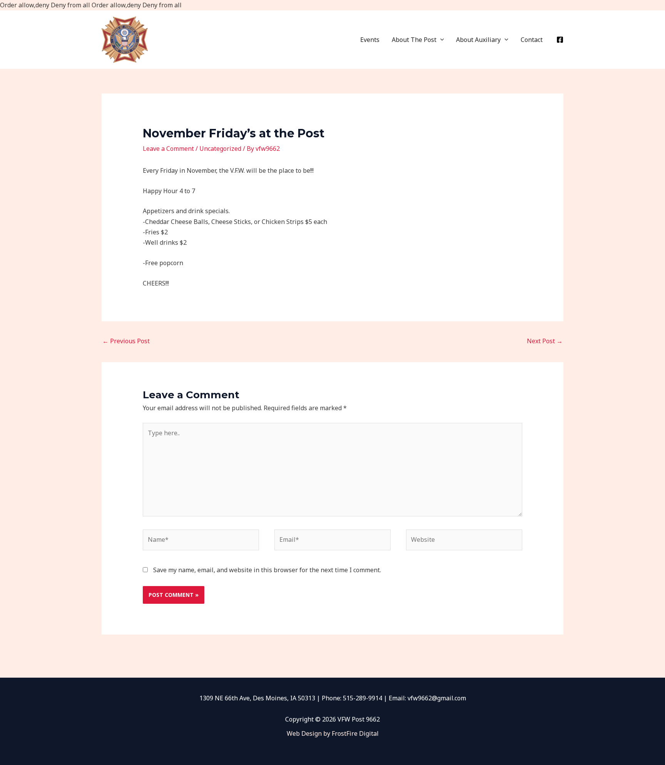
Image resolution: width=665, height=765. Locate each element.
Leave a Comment (168, 148)
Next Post (545, 341)
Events (369, 39)
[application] (440, 40)
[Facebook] (559, 39)
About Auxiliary (478, 39)
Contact (532, 39)
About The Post (414, 39)
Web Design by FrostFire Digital (333, 733)
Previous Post (126, 341)
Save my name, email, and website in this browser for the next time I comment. (267, 570)
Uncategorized (220, 148)
